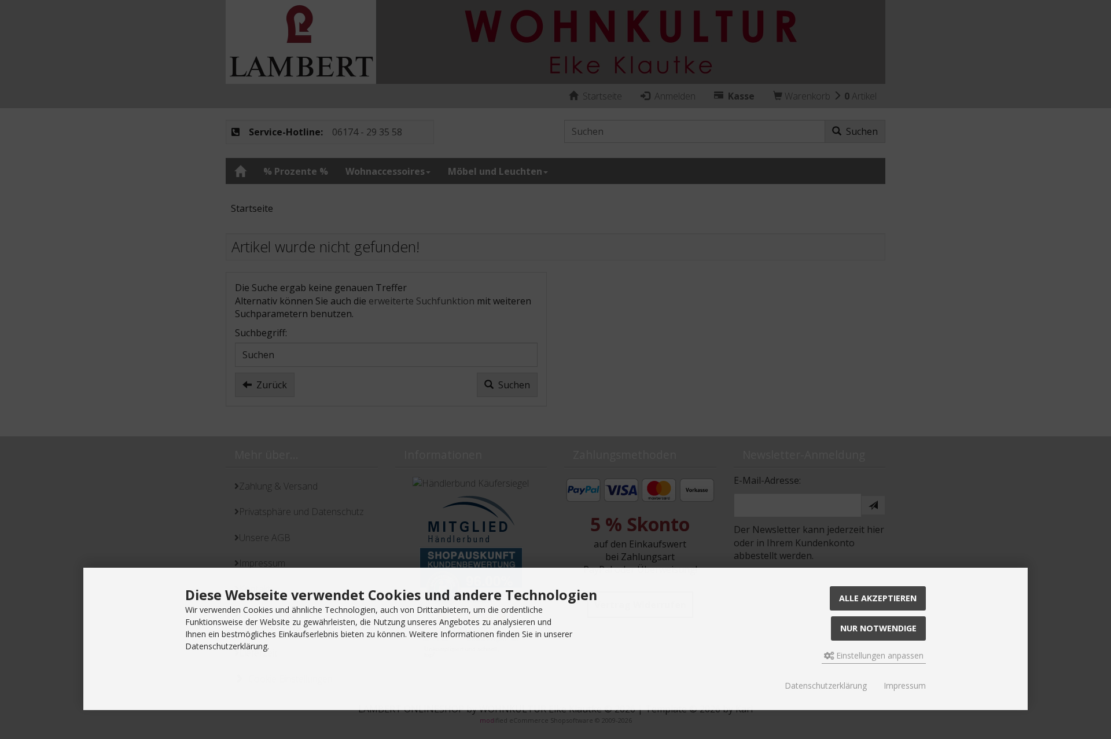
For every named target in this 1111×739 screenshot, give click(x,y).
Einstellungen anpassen (879, 655)
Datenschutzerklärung (826, 685)
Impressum (905, 685)
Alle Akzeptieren (878, 598)
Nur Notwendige (878, 628)
